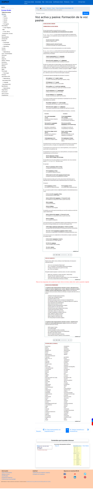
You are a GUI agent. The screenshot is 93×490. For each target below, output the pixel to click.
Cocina (3, 48)
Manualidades (5, 37)
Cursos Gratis (6, 10)
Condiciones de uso (30, 481)
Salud (3, 57)
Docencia (4, 62)
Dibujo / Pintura (6, 60)
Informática (5, 25)
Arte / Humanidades (7, 53)
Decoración (5, 64)
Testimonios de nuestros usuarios (41, 472)
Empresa (4, 40)
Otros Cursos (5, 93)
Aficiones (4, 55)
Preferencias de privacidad (9, 479)
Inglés (4, 16)
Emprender (6, 42)
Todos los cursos (6, 12)
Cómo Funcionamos (7, 472)
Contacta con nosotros (39, 474)
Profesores (67, 2)
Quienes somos (6, 474)
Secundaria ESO (6, 76)
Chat (43, 2)
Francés (5, 18)
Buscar (86, 13)
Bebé (3, 69)
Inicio (3, 7)
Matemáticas (6, 51)
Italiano (5, 22)
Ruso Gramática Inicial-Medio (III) (64, 8)
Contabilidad (6, 44)
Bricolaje (4, 67)
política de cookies (47, 481)
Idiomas (4, 14)
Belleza (3, 65)
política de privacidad (38, 481)
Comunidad (38, 2)
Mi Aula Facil (81, 2)
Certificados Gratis (58, 2)
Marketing (6, 46)
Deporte (4, 59)
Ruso (53, 8)
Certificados (5, 476)
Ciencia (4, 50)
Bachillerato (5, 86)
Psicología (4, 71)
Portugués (6, 24)
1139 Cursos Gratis (29, 2)
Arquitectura (5, 95)
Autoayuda (4, 38)
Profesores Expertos (7, 477)
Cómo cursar (48, 2)
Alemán (5, 20)
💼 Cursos (42, 8)
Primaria (4, 74)
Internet (4, 35)
